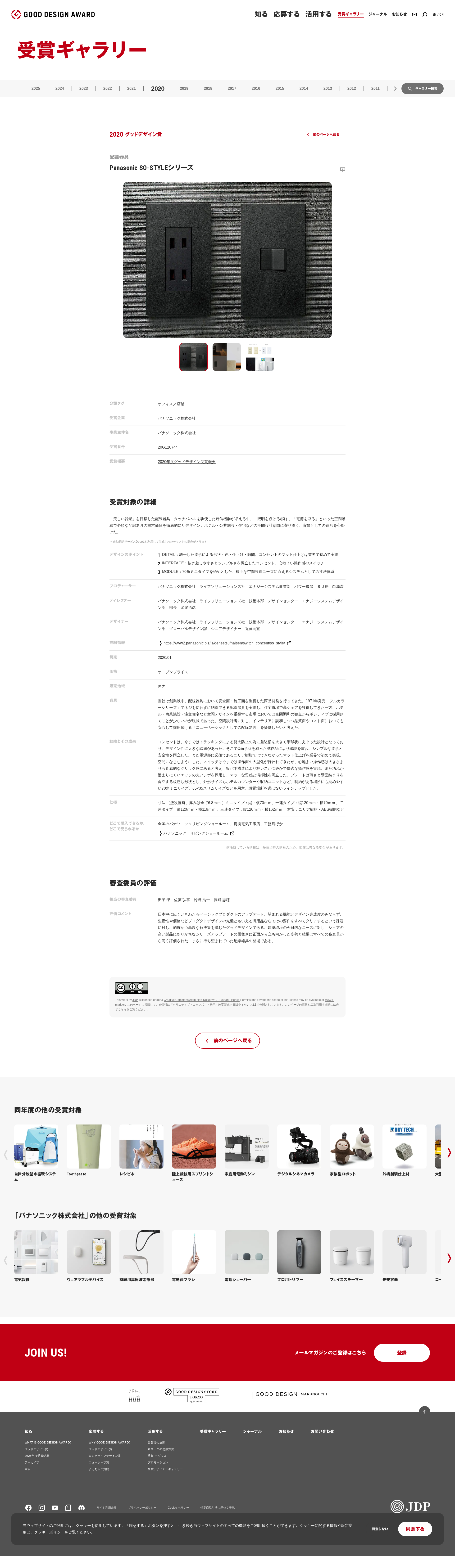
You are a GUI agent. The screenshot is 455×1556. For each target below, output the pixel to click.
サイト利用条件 (107, 1507)
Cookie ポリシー (178, 1507)
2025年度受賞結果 (37, 1455)
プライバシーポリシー (142, 1507)
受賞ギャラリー (213, 1431)
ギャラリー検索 (426, 88)
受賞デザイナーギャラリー (165, 1469)
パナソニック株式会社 (177, 418)
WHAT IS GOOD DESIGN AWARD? (48, 1442)
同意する (415, 1529)
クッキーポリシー (49, 1532)
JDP (135, 1000)
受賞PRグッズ (157, 1455)
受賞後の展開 (156, 1442)
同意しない (380, 1529)
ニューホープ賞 (99, 1462)
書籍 (28, 1469)
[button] (193, 357)
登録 (402, 1353)
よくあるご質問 (99, 1469)
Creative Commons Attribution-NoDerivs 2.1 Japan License (202, 1000)
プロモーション (158, 1462)
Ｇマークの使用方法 (161, 1449)
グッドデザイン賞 (36, 1449)
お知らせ (286, 1431)
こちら (122, 1009)
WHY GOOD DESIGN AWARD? (110, 1442)
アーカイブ (32, 1462)
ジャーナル (252, 1431)
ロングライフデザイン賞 (105, 1455)
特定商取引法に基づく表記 (217, 1507)
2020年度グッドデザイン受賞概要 (187, 462)
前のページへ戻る (326, 134)
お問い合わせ (322, 1431)
